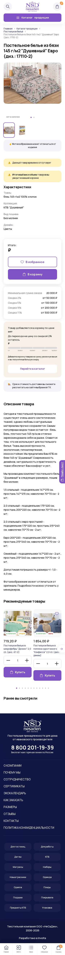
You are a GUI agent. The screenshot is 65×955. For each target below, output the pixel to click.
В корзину (35, 274)
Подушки (18, 897)
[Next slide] (61, 649)
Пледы (47, 887)
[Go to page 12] (48, 688)
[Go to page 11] (45, 688)
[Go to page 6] (31, 688)
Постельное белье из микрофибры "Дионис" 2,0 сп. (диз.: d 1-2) (17, 649)
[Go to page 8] (36, 688)
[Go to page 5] (28, 688)
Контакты (11, 821)
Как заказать (13, 800)
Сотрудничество (17, 779)
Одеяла (18, 887)
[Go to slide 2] (33, 117)
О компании (12, 766)
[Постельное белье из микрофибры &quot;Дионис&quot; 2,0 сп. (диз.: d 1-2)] (18, 623)
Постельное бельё (13, 31)
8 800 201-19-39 (32, 747)
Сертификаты (14, 786)
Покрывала (47, 897)
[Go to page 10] (42, 688)
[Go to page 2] (19, 688)
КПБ (47, 856)
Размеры (10, 807)
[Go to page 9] (39, 688)
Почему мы (12, 772)
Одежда (47, 877)
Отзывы (10, 814)
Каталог (35, 17)
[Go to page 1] (16, 688)
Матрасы (18, 867)
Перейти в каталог (32, 368)
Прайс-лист (62, 469)
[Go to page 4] (25, 688)
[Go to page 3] (22, 688)
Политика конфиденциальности (29, 828)
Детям (17, 856)
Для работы (47, 846)
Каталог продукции (27, 28)
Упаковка (47, 907)
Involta (42, 938)
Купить (20, 672)
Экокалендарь (15, 793)
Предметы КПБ (18, 907)
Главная (8, 28)
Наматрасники (18, 877)
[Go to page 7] (33, 688)
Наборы (47, 867)
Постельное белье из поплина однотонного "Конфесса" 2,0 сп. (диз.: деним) (46, 650)
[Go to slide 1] (31, 117)
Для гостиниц (17, 846)
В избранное (35, 262)
